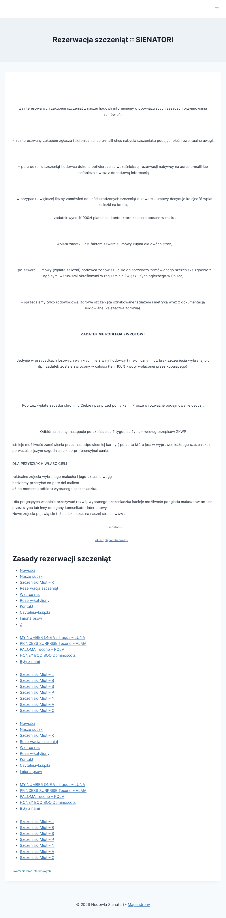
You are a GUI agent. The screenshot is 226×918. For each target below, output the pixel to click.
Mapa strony (139, 904)
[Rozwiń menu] (217, 8)
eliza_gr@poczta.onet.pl (111, 540)
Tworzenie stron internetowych (31, 871)
